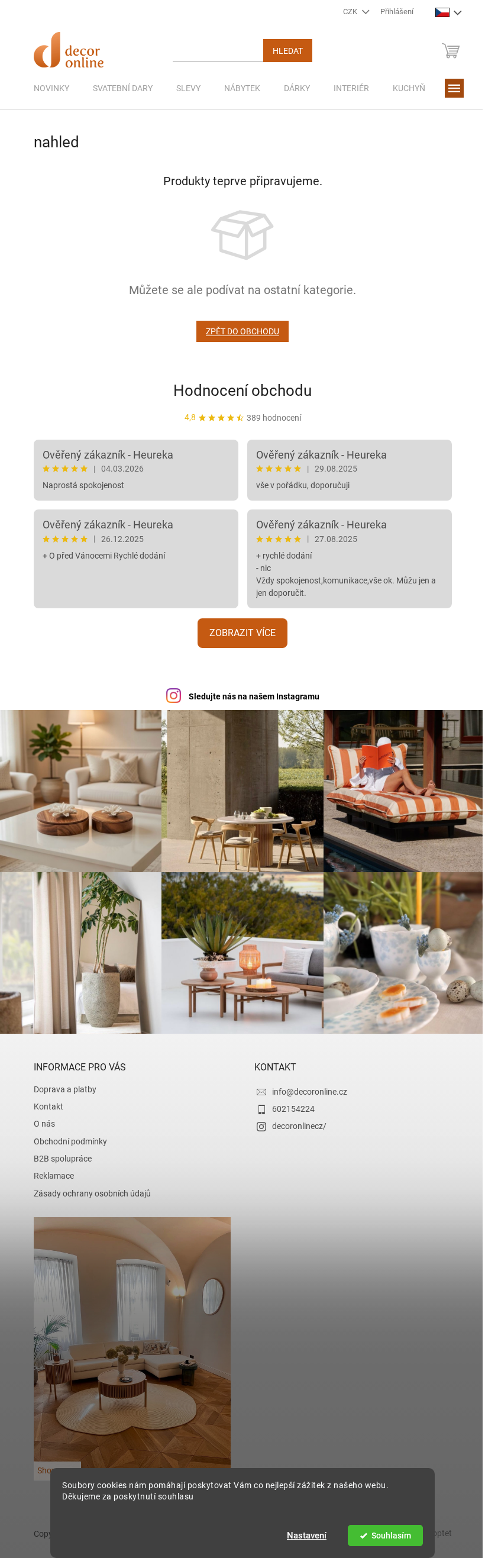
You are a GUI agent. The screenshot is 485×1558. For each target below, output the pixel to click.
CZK (347, 11)
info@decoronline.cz (305, 1086)
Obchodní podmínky (65, 1135)
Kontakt (44, 1100)
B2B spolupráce (58, 1152)
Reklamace (49, 1170)
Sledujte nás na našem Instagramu (249, 696)
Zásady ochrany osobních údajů (87, 1187)
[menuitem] (46, 88)
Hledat (283, 51)
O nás (39, 1117)
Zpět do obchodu (238, 331)
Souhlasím (386, 1535)
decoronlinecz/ (295, 1120)
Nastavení (302, 1535)
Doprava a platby (60, 1083)
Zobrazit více (238, 632)
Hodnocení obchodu (238, 390)
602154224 (289, 1103)
